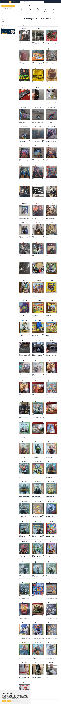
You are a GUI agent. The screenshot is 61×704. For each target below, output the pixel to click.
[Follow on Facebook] (4, 25)
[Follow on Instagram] (2, 25)
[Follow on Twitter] (6, 25)
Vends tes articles (7, 6)
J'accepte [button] (4, 700)
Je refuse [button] (8, 700)
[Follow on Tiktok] (10, 25)
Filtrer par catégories (22, 25)
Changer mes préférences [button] (16, 700)
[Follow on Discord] (8, 25)
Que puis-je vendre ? (8, 8)
